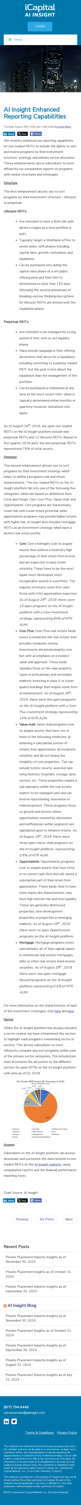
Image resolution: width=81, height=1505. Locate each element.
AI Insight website (47, 1164)
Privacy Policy (67, 1432)
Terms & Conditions (39, 1432)
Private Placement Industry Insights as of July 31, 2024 (39, 1377)
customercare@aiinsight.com (24, 1412)
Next (69, 1219)
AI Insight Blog (22, 1305)
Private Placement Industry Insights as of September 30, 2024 (36, 1289)
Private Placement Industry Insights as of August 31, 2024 (36, 1362)
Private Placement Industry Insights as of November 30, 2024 (36, 1259)
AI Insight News (63, 126)
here (57, 1011)
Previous (22, 1219)
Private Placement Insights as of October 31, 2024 (39, 1274)
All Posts (47, 1219)
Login (40, 26)
